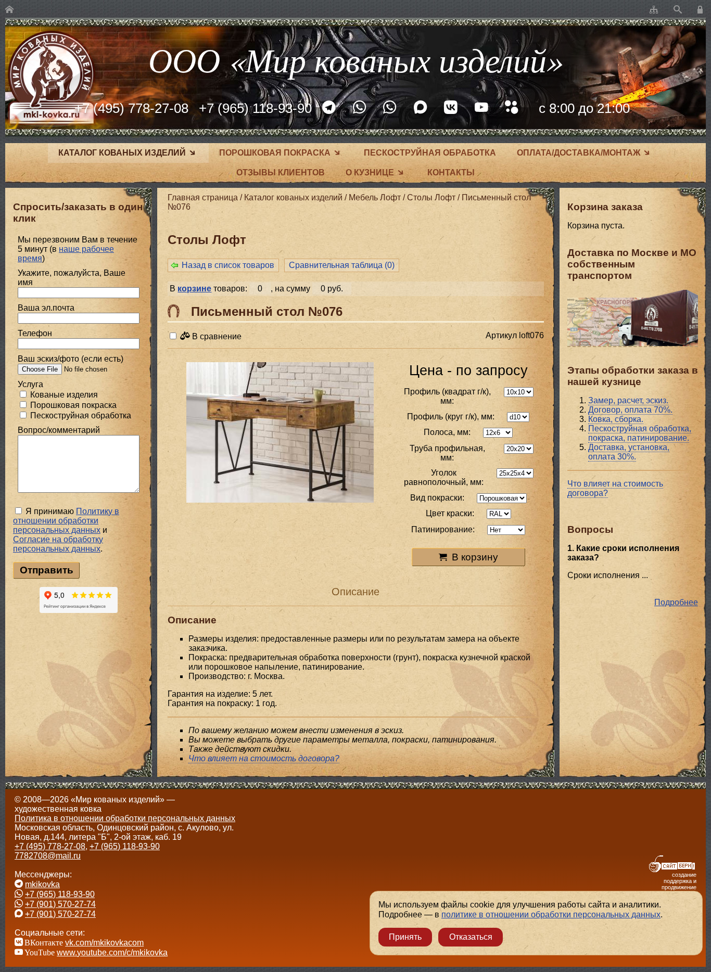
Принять (405, 936)
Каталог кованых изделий (122, 152)
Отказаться (470, 936)
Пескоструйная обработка (430, 152)
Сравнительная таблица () (342, 265)
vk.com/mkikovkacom (104, 942)
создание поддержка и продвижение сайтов (679, 884)
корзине (194, 288)
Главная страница (203, 197)
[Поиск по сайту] (678, 10)
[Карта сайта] (654, 10)
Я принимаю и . (66, 530)
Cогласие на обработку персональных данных (58, 544)
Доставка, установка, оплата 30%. (628, 452)
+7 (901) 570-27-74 (60, 904)
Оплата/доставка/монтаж (578, 152)
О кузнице (370, 172)
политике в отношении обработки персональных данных (551, 914)
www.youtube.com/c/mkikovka (112, 952)
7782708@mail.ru (48, 855)
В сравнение (216, 336)
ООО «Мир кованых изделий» (355, 59)
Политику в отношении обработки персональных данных (66, 520)
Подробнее (676, 602)
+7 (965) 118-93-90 (255, 108)
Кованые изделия (63, 394)
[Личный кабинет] (701, 10)
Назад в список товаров (228, 265)
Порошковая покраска (275, 152)
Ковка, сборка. (615, 419)
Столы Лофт (431, 197)
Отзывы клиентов (280, 172)
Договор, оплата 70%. (630, 409)
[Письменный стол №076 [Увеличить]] (280, 433)
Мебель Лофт (375, 197)
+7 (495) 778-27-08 (131, 108)
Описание (355, 591)
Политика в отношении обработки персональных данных (125, 818)
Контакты (451, 172)
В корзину (475, 557)
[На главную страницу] (9, 10)
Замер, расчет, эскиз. (628, 400)
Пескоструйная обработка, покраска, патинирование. (639, 433)
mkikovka (42, 884)
